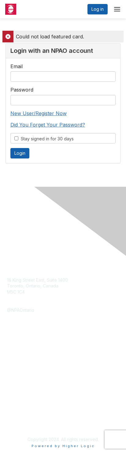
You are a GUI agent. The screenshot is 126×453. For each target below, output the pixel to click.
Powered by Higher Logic (63, 446)
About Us (16, 418)
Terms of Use (20, 424)
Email (16, 66)
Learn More (18, 377)
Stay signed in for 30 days (46, 138)
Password (21, 90)
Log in (97, 9)
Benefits (15, 371)
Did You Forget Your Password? (47, 125)
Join (11, 365)
